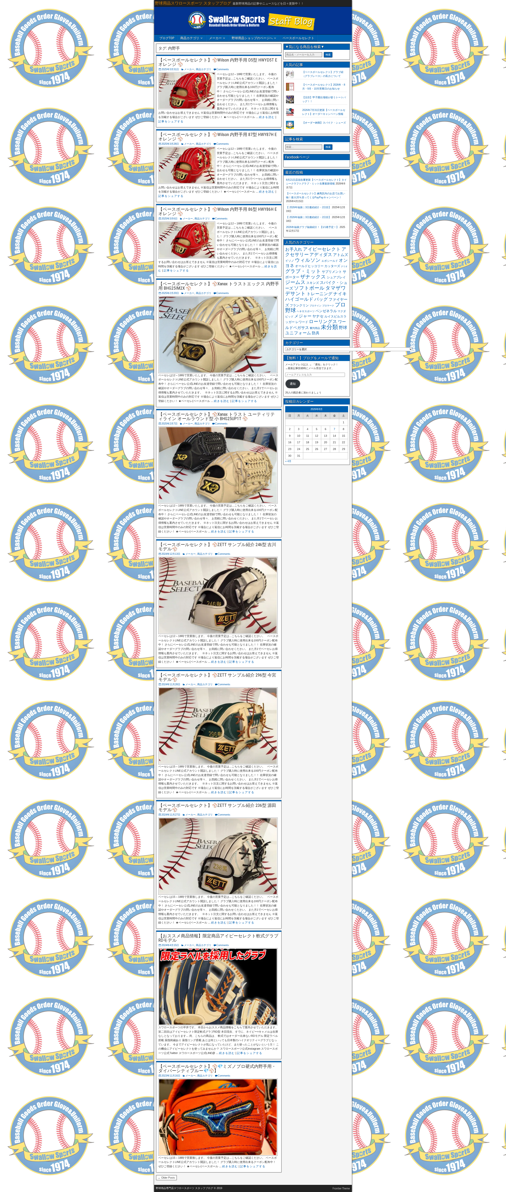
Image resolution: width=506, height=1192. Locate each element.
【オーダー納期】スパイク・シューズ (324, 122)
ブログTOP (166, 38)
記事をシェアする (171, 121)
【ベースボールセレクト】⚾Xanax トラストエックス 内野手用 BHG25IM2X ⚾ (218, 286)
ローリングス (323, 321)
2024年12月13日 (170, 553)
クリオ (344, 266)
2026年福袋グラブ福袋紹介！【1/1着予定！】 (312, 227)
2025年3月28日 (170, 143)
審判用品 (315, 328)
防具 (315, 333)
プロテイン (315, 305)
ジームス (295, 282)
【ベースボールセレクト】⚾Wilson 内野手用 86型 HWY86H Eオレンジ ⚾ (217, 211)
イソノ (289, 260)
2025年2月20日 (170, 293)
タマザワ (335, 288)
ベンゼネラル (326, 311)
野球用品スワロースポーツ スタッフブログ (193, 3)
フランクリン (299, 305)
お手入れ (293, 249)
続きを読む (267, 117)
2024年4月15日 (170, 945)
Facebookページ (297, 157)
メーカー (215, 38)
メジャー (303, 316)
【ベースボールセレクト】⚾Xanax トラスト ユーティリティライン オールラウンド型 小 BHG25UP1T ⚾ (216, 416)
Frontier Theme (341, 1188)
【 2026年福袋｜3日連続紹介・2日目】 (308, 207)
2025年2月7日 (169, 423)
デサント (295, 293)
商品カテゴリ (189, 38)
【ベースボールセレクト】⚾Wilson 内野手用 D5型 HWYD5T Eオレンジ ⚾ (217, 62)
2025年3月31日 (170, 69)
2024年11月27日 (170, 814)
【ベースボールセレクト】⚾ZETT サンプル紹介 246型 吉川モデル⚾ (217, 546)
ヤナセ (318, 316)
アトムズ (340, 255)
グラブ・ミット (303, 271)
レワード (301, 322)
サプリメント (332, 272)
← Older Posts (166, 1177)
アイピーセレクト (322, 249)
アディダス (321, 254)
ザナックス (313, 276)
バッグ (321, 299)
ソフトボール (309, 288)
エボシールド (329, 260)
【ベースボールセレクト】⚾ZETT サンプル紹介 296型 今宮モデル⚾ (217, 677)
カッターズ (332, 266)
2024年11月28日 (170, 684)
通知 (293, 383)
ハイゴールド (299, 299)
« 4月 (288, 461)
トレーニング (319, 293)
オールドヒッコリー (309, 266)
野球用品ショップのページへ (252, 38)
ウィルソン (308, 260)
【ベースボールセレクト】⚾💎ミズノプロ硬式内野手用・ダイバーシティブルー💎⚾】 (217, 1068)
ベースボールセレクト (298, 38)
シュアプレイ (336, 277)
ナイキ (340, 293)
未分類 (329, 327)
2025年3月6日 (169, 218)
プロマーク (328, 305)
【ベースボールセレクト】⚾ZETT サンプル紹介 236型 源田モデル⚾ (217, 807)
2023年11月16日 (170, 1075)
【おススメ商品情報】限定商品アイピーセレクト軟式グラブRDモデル (218, 938)
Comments (222, 69)
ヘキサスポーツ (306, 311)
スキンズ (312, 283)
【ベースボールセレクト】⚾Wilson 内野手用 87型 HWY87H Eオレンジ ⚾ (217, 136)
